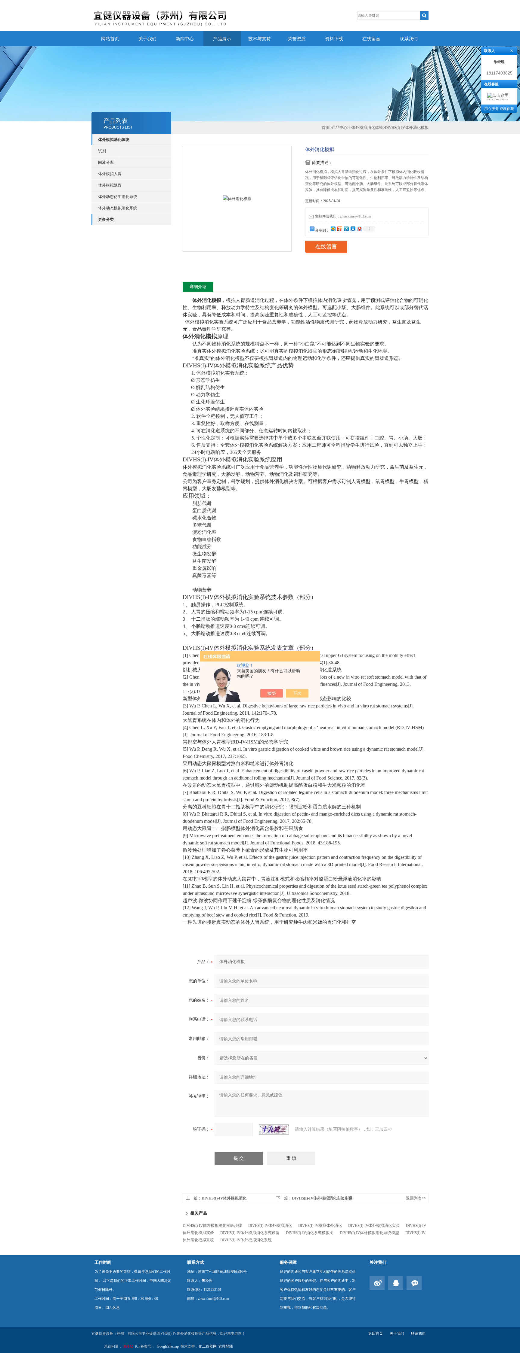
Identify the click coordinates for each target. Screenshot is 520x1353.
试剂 (102, 151)
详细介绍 (198, 286)
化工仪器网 (208, 1346)
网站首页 (110, 38)
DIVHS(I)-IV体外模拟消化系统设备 (250, 1232)
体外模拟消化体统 (113, 139)
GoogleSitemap (168, 1346)
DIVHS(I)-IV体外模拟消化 (224, 1198)
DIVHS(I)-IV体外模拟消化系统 (246, 1240)
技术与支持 (259, 38)
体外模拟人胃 (110, 174)
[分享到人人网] (352, 229)
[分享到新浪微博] (339, 229)
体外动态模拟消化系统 (117, 208)
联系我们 (409, 38)
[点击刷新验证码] (274, 1129)
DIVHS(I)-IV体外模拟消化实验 (374, 1225)
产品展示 (222, 38)
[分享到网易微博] (359, 229)
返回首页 (375, 1333)
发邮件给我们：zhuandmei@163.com (343, 216)
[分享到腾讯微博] (346, 229)
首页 (326, 127)
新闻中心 (185, 38)
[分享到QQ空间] (333, 229)
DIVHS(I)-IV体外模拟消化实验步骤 (322, 1198)
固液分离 (106, 162)
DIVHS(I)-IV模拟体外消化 (320, 1225)
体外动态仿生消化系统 (117, 196)
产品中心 (339, 127)
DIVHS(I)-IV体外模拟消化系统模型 (369, 1232)
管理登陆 (225, 1346)
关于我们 (147, 38)
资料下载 (334, 38)
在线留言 (371, 38)
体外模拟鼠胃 (110, 185)
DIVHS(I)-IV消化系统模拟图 (309, 1232)
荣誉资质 (297, 38)
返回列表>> (416, 1198)
